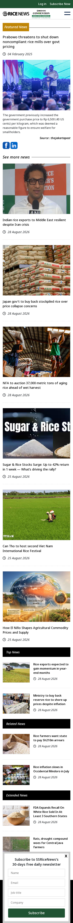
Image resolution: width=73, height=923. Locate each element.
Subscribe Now (60, 4)
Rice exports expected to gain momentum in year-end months (51, 668)
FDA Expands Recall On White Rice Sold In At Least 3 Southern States (50, 812)
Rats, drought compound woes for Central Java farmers (50, 843)
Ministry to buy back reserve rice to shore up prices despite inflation (50, 700)
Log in (42, 4)
